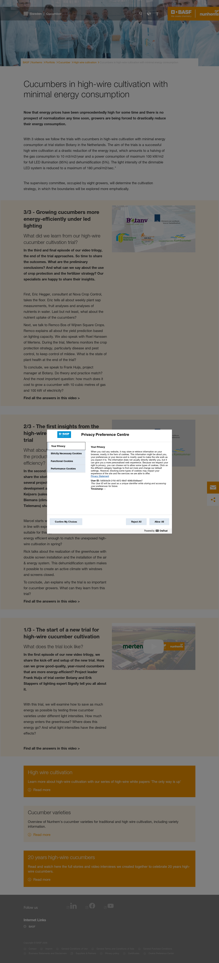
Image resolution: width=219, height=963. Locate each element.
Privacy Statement (100, 476)
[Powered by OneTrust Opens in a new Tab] (157, 531)
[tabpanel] (130, 469)
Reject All (136, 521)
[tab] (66, 446)
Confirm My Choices (66, 521)
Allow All (159, 521)
